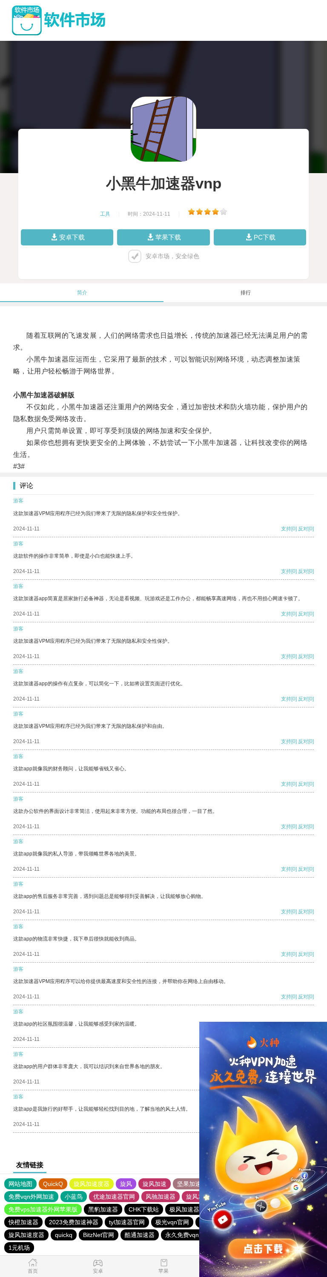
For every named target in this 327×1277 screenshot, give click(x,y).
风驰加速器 (160, 1196)
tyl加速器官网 (127, 1222)
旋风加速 (154, 1183)
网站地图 (20, 1183)
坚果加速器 (192, 1183)
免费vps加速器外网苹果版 (43, 1209)
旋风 (126, 1183)
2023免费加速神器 (73, 1222)
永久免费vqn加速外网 (194, 1234)
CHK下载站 (144, 1209)
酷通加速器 (140, 1234)
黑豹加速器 (103, 1209)
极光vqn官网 (172, 1222)
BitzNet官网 (98, 1234)
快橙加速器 (23, 1222)
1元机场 (19, 1247)
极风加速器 (184, 1209)
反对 (303, 529)
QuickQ (53, 1183)
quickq (63, 1234)
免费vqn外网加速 (31, 1196)
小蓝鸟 (74, 1196)
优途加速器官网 (114, 1196)
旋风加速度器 (91, 1183)
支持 (286, 529)
